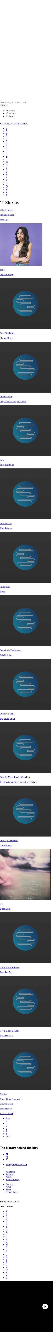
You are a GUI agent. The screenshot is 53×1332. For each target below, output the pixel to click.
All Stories (10, 1172)
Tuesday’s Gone (7, 714)
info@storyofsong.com (16, 1164)
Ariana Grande (6, 1113)
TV (1, 904)
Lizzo (2, 591)
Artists (8, 1177)
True (2, 460)
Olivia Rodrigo (6, 274)
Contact (9, 1184)
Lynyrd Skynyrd (7, 718)
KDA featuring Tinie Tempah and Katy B (18, 782)
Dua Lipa (4, 219)
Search (4, 105)
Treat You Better (7, 333)
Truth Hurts (5, 587)
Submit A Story (12, 1179)
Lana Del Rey (6, 972)
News (8, 1187)
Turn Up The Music (9, 840)
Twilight (3, 1094)
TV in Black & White (9, 967)
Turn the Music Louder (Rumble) (15, 777)
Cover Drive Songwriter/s (11, 1099)
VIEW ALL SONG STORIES (14, 123)
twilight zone (6, 1108)
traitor (2, 270)
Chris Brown (6, 845)
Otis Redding (6, 655)
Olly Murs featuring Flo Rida (13, 401)
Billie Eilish (5, 909)
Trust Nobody (6, 523)
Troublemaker (6, 396)
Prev (8, 1118)
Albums (9, 1174)
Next (8, 1136)
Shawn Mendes (7, 338)
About (8, 1189)
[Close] (1, 100)
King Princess (6, 528)
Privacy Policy (12, 1192)
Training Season (7, 215)
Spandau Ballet (7, 465)
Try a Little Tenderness (10, 650)
